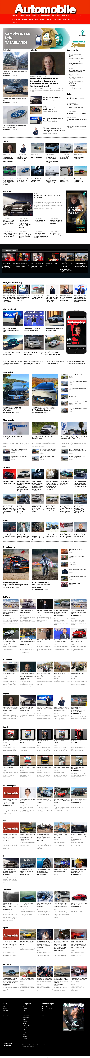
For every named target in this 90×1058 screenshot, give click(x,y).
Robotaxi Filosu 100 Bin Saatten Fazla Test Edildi (52, 353)
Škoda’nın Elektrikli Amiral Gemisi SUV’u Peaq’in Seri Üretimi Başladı (8, 222)
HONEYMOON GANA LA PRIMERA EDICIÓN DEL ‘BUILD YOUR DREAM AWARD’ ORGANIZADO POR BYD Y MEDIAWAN (45, 944)
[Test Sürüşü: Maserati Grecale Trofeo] (64, 390)
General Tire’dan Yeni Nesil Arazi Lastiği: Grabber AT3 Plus (38, 537)
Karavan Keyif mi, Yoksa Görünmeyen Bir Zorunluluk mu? (76, 127)
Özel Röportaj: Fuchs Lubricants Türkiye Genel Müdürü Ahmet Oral (52, 299)
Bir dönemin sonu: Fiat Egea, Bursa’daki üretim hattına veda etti (27, 641)
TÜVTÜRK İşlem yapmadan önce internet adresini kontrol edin (78, 612)
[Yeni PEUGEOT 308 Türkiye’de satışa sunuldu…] (13, 342)
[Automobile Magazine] (45, 7)
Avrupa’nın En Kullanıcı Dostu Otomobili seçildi (56, 234)
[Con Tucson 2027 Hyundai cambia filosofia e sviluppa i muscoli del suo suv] (11, 863)
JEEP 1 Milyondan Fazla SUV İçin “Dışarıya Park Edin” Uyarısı (38, 509)
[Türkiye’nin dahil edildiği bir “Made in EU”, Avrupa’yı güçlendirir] (6, 451)
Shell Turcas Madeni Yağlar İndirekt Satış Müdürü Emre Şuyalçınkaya (9, 299)
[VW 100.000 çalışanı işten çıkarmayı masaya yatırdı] (66, 148)
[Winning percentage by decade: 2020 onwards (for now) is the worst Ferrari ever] (38, 257)
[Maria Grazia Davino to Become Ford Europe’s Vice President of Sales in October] (11, 700)
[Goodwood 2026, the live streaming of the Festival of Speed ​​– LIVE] (81, 257)
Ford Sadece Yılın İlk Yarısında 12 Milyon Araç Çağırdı (22, 180)
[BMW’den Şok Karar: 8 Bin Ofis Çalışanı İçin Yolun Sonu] (80, 148)
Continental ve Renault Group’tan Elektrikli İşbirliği (23, 536)
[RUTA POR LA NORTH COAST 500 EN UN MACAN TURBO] (28, 934)
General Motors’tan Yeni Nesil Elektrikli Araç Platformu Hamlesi (10, 235)
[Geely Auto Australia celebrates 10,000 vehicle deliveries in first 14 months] (79, 971)
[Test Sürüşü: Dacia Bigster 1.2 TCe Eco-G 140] (64, 383)
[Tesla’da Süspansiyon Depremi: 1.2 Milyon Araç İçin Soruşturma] (23, 499)
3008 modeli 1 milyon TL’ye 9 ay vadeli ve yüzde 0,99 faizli (76, 57)
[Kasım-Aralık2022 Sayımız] (11, 760)
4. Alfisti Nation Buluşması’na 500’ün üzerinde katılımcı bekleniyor (61, 612)
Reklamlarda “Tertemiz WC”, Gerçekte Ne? (77, 120)
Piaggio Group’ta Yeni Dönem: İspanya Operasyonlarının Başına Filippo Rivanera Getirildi (28, 675)
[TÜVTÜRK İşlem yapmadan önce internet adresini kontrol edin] (79, 604)
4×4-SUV (22, 15)
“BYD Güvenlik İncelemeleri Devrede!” (64, 483)
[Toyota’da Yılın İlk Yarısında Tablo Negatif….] (37, 171)
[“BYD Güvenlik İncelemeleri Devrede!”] (66, 474)
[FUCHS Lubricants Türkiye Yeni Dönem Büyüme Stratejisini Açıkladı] (80, 289)
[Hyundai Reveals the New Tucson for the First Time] (28, 700)
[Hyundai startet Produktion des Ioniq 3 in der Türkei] (79, 896)
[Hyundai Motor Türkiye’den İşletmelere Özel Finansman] (80, 171)
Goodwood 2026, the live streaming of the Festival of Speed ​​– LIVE (81, 265)
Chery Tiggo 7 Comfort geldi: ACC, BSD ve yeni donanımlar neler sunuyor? (66, 510)
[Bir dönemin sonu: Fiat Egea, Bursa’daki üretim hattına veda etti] (28, 633)
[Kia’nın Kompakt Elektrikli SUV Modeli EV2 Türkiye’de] (54, 318)
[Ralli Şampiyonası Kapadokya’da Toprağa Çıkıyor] (36, 110)
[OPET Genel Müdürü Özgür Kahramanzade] (66, 289)
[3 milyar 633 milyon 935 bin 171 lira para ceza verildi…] (66, 527)
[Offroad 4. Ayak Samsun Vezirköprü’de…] (64, 564)
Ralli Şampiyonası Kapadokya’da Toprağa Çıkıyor (53, 108)
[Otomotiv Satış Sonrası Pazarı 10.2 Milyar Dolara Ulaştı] (62, 633)
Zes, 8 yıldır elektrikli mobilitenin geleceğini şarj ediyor (53, 119)
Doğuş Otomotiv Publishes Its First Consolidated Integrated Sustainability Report (61, 709)
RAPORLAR (14, 22)
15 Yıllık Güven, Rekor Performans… (76, 98)
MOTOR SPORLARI (57, 19)
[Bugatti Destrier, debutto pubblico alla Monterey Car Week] (28, 863)
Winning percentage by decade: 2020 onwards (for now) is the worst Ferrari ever (37, 265)
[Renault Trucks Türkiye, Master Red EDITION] (6, 458)
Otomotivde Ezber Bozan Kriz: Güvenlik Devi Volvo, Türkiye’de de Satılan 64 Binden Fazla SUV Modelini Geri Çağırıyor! (23, 486)
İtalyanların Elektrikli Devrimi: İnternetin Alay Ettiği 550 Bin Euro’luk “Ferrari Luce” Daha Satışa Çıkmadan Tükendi (51, 159)
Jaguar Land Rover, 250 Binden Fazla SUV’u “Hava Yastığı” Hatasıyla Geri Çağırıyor (9, 510)
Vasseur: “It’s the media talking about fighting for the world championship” (8, 265)
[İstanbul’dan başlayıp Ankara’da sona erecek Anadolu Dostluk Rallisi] (64, 571)
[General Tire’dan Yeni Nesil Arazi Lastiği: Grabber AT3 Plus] (38, 527)
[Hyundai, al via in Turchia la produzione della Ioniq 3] (62, 863)
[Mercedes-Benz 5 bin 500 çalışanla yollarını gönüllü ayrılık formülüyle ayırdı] (52, 171)
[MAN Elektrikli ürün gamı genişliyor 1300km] (35, 458)
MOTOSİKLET (66, 19)
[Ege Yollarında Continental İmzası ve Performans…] (52, 527)
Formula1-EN (4, 262)
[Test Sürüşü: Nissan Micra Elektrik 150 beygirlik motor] (64, 396)
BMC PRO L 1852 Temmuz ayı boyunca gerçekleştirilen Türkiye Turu (74, 437)
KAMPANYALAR (35, 15)
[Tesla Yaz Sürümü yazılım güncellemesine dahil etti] (15, 88)
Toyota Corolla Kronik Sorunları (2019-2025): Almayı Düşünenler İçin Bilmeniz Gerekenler (80, 510)
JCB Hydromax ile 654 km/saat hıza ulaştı (37, 156)
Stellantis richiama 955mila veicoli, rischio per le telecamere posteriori (43, 871)
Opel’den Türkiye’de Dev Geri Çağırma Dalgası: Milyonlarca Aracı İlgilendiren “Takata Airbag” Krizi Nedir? (52, 485)
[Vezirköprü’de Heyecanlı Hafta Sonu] (64, 557)
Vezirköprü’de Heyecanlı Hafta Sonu (77, 556)
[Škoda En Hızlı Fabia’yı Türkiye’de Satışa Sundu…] (11, 633)
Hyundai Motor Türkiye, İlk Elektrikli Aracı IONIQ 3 (32, 329)
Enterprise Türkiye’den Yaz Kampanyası (76, 77)
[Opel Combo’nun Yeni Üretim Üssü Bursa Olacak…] (45, 428)
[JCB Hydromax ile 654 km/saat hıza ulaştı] (37, 148)
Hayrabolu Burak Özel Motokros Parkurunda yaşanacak (41, 584)
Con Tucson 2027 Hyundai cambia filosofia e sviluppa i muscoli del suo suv (10, 871)
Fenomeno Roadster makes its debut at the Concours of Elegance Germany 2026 (27, 836)
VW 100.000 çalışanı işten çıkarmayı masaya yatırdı (65, 157)
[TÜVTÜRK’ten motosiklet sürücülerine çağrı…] (11, 667)
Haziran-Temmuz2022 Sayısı (44, 767)
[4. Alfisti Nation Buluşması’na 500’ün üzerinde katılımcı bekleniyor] (62, 604)
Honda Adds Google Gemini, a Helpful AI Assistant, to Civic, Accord (78, 836)
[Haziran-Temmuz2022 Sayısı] (45, 760)
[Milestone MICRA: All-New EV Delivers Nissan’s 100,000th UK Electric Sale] (62, 792)
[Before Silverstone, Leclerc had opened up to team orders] (23, 257)
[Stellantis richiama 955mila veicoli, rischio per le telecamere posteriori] (45, 863)
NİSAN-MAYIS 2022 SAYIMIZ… (61, 767)
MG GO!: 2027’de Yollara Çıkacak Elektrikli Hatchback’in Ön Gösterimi (12, 363)
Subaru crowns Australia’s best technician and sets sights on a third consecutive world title (44, 979)
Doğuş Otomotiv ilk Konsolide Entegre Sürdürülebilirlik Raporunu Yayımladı (54, 130)
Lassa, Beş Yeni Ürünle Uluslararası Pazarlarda (9, 536)
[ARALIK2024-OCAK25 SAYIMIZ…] (11, 734)
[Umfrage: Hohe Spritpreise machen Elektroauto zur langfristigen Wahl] (28, 896)
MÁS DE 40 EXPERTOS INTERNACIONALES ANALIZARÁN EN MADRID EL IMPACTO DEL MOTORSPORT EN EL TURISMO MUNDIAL (78, 944)
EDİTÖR (68, 97)
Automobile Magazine (7, 75)
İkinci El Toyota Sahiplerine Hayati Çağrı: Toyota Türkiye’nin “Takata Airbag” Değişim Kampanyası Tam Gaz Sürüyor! (38, 486)
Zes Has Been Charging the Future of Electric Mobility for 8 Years (45, 709)
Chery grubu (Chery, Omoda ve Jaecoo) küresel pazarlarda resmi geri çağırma (80, 484)
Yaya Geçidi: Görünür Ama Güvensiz (76, 113)
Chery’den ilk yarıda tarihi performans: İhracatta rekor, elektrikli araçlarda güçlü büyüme (41, 235)
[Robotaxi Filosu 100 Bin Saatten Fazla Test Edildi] (54, 342)
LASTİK (49, 19)
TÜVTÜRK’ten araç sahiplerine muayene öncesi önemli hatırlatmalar (10, 612)
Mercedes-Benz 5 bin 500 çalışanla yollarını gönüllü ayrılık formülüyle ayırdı (51, 181)
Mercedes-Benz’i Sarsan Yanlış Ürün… (9, 482)
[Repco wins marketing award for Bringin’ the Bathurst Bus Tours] (28, 971)
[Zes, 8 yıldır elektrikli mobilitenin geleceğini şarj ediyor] (36, 120)
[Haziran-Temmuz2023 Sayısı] (79, 734)
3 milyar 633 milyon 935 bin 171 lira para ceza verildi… (66, 536)
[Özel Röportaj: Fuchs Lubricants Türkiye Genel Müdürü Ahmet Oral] (52, 289)
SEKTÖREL (24, 19)
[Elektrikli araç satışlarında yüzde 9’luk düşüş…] (28, 604)
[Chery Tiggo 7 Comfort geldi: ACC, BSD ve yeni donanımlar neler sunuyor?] (66, 499)
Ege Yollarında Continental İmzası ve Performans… (51, 536)
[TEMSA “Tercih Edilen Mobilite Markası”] (16, 428)
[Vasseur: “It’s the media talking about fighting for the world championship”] (8, 257)
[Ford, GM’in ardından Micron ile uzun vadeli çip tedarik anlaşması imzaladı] (15, 115)
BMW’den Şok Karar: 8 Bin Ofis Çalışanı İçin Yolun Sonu (80, 157)
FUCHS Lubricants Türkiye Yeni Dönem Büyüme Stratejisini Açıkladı (80, 299)
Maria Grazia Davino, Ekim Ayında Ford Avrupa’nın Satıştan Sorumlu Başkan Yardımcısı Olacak (44, 82)
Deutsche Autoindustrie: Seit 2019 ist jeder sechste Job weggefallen (44, 905)
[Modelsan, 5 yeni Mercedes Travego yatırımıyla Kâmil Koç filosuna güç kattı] (64, 458)
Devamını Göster (76, 88)
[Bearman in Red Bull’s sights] (52, 257)
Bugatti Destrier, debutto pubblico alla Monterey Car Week (26, 871)
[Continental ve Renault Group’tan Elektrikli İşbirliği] (23, 527)
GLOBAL (28, 15)
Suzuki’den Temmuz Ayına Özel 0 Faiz (76, 64)
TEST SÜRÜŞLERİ (56, 15)
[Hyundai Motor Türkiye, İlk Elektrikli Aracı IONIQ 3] (33, 318)
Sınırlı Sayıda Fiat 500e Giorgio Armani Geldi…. (33, 353)
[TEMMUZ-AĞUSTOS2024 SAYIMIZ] (45, 734)
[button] (81, 16)
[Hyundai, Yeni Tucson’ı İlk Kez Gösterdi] (36, 100)
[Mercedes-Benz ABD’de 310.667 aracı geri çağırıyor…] (52, 499)
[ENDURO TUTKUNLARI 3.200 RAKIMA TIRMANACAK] (62, 667)
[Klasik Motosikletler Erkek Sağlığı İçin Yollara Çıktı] (45, 667)
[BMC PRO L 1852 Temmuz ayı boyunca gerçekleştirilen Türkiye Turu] (74, 428)
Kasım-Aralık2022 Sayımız (9, 767)
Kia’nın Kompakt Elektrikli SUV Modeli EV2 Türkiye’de (54, 329)
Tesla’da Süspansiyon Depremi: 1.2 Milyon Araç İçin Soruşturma (23, 510)
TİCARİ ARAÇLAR (66, 15)
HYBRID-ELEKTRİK (45, 15)
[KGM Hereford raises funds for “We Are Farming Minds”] (79, 792)
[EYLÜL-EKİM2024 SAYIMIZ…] (28, 734)
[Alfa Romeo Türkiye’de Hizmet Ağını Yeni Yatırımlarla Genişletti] (45, 604)
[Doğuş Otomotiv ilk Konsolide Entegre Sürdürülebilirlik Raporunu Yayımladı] (36, 131)
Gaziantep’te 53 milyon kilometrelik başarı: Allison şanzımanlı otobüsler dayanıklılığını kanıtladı (48, 451)
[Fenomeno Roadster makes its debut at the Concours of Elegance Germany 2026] (28, 827)
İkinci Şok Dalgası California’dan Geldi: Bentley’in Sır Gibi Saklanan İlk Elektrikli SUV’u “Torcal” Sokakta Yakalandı (25, 224)
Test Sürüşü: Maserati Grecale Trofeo (77, 388)
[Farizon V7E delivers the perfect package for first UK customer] (45, 792)
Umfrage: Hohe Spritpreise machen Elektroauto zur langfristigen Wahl (26, 905)
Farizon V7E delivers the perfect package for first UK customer (44, 801)
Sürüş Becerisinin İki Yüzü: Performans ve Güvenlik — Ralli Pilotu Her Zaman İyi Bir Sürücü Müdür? (76, 106)
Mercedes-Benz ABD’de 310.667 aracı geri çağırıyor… (52, 508)
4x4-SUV (44, 96)
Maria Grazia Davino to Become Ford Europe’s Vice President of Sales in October (10, 709)
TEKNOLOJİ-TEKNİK (33, 19)
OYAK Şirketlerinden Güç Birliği (38, 298)
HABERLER (14, 15)
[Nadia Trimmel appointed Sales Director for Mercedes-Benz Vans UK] (28, 792)
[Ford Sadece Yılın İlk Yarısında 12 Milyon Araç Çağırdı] (23, 171)
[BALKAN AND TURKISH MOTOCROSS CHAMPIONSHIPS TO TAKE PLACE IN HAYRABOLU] (79, 700)
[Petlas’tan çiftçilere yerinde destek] (80, 527)
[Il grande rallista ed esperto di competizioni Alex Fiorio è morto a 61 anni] (79, 863)
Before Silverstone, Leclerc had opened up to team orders (22, 265)
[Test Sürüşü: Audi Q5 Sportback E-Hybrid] (64, 376)
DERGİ (73, 19)
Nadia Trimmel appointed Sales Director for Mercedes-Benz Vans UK (28, 801)
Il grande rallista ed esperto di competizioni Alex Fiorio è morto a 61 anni (78, 871)
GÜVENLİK (42, 19)
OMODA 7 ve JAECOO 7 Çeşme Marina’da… (40, 221)
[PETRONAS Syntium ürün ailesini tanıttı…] (23, 289)
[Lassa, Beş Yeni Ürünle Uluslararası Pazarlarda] (9, 527)
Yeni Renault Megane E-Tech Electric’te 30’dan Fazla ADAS (76, 362)
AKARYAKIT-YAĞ (16, 19)
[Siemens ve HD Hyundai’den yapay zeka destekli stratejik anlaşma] (15, 61)
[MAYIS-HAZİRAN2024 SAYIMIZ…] (62, 734)
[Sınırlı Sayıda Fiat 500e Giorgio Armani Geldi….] (33, 342)
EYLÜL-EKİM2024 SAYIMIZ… (27, 741)
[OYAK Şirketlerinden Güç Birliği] (38, 289)
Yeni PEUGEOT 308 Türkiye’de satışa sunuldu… (12, 353)
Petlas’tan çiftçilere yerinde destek (80, 535)
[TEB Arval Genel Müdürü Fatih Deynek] (45, 633)
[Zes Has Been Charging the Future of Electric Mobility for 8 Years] (45, 700)
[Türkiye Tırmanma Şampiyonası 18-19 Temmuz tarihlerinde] (64, 578)
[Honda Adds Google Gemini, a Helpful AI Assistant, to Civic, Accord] (79, 827)
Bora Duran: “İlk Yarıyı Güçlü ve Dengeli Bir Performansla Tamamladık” (33, 363)
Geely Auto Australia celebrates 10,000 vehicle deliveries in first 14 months (79, 979)
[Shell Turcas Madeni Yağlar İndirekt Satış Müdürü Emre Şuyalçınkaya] (9, 289)
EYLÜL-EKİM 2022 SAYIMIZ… (27, 767)
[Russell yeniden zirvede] (64, 584)
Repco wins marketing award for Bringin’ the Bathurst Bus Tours (27, 979)
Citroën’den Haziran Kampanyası (74, 84)
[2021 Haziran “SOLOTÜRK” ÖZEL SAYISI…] (79, 760)
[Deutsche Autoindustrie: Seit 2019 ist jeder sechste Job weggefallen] (45, 896)
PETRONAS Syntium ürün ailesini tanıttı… (23, 298)
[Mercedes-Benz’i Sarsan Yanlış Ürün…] (9, 474)
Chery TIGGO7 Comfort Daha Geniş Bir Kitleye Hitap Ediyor (56, 222)
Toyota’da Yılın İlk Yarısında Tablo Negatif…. (36, 180)
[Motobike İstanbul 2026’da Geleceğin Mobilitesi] (79, 667)
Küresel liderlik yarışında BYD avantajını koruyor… (55, 362)
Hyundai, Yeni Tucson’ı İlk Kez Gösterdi (52, 98)
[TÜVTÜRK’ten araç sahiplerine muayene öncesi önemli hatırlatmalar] (11, 604)
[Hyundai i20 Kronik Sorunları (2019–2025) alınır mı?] (79, 633)
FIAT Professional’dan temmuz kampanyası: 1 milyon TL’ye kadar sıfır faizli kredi (77, 451)
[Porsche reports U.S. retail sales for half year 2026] (62, 827)
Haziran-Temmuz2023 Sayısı (78, 741)
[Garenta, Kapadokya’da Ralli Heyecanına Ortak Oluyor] (64, 551)
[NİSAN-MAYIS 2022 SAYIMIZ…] (62, 760)
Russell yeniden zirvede (74, 583)
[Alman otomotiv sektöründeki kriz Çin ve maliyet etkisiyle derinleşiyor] (66, 171)
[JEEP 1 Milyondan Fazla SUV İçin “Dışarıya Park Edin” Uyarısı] (38, 499)
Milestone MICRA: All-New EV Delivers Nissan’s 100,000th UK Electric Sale (62, 801)
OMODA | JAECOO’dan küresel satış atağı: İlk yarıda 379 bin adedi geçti (25, 235)
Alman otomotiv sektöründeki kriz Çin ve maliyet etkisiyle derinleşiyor (66, 181)
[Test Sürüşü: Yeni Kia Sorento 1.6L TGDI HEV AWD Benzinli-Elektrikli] (64, 403)
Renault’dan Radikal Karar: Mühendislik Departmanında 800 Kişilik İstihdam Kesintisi (8, 181)
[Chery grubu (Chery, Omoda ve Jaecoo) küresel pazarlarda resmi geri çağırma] (80, 474)
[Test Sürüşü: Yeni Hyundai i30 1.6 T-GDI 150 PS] (64, 410)
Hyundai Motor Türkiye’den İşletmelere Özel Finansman (78, 181)
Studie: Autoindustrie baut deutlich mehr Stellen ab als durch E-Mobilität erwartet (61, 905)
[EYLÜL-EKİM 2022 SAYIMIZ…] (28, 760)
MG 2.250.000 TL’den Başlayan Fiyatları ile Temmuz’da (77, 70)
